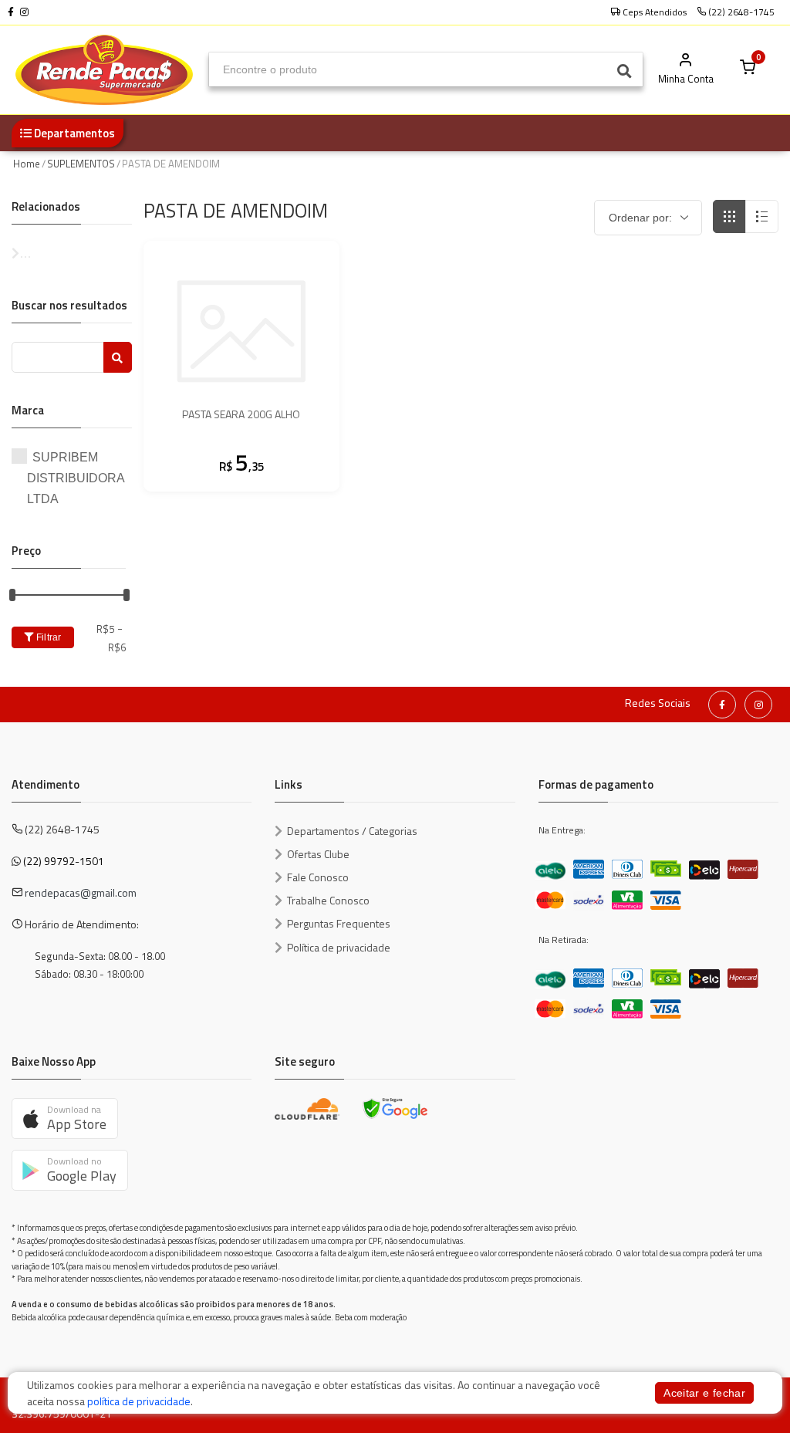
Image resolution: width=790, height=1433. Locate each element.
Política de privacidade (338, 947)
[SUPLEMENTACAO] (72, 253)
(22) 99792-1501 (63, 861)
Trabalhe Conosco (328, 900)
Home (26, 163)
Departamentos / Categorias (352, 831)
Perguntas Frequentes (338, 923)
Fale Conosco (318, 877)
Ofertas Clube (318, 854)
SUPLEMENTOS (81, 163)
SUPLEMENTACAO (72, 253)
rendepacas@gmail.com (81, 892)
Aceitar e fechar (704, 1393)
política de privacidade (139, 1401)
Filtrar (47, 637)
